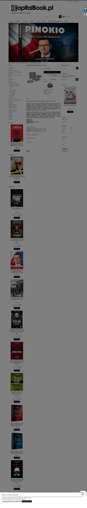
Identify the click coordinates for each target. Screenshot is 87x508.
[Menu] (85, 491)
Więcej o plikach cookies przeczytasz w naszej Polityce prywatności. (13, 498)
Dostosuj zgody (18, 501)
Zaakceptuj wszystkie (27, 501)
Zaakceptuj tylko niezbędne (8, 501)
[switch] (83, 494)
